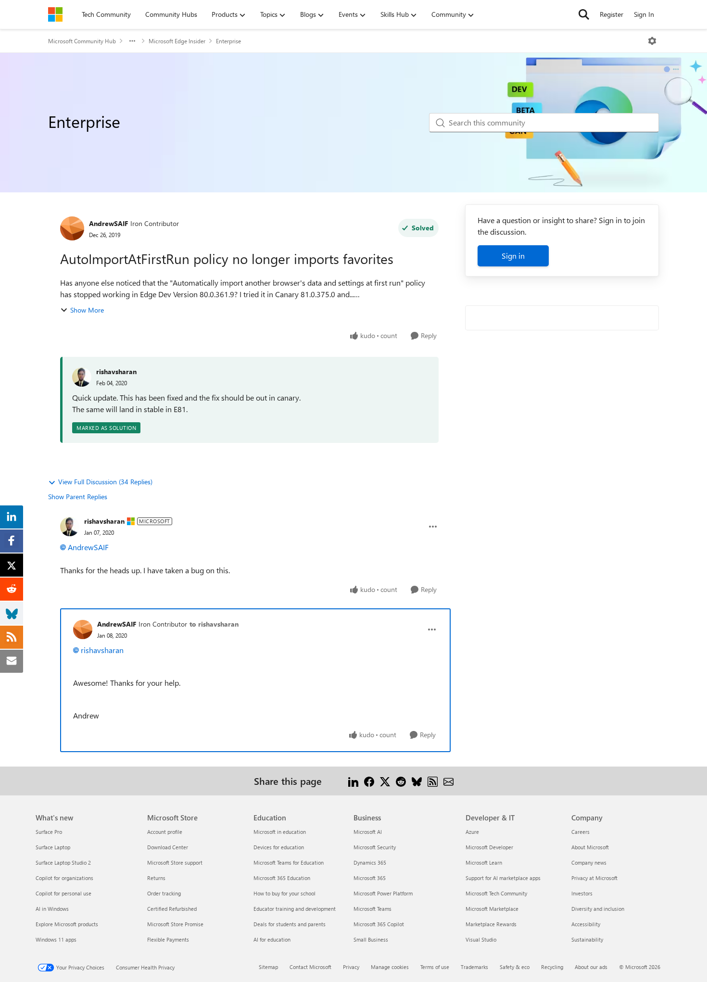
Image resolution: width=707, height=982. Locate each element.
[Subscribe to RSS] (433, 781)
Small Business (371, 939)
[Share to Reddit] (401, 781)
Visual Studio (481, 939)
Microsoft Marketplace (492, 908)
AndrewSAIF (108, 223)
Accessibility (585, 924)
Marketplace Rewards (491, 924)
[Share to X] (385, 781)
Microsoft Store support (174, 862)
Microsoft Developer (489, 847)
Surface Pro (49, 831)
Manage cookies (390, 966)
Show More (87, 310)
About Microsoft (590, 847)
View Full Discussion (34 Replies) (105, 481)
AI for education (271, 939)
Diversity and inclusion (597, 908)
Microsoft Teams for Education (288, 862)
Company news (588, 862)
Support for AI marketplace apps (503, 877)
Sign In (644, 14)
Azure (472, 831)
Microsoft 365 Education (281, 877)
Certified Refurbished (172, 908)
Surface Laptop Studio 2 (63, 862)
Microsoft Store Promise (175, 924)
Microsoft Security (375, 847)
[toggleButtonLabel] (652, 41)
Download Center (167, 847)
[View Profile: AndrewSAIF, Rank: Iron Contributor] (72, 228)
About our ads (591, 966)
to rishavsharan (214, 624)
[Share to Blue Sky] (417, 781)
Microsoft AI (368, 831)
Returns (156, 877)
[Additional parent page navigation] (132, 41)
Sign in (513, 256)
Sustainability (587, 939)
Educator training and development (294, 908)
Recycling (552, 966)
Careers (580, 831)
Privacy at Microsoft (594, 877)
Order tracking (164, 893)
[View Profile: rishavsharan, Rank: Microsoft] (69, 526)
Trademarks (474, 966)
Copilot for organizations (64, 877)
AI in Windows (52, 908)
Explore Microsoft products (67, 924)
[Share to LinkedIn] (353, 781)
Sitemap (268, 966)
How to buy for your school (284, 893)
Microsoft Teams (372, 908)
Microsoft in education (279, 831)
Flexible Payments (168, 939)
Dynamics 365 (370, 862)
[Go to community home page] (55, 14)
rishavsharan (116, 371)
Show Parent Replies (77, 496)
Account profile (164, 831)
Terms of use (434, 966)
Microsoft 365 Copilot (379, 924)
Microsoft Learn (484, 862)
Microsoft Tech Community (496, 893)
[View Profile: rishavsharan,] (81, 377)
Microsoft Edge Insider (177, 41)
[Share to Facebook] (369, 781)
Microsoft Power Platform (383, 893)
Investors (582, 893)
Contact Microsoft (310, 966)
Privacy (351, 966)
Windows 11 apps (56, 939)
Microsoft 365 (370, 877)
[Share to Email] (448, 781)
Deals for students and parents (289, 924)
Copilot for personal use (63, 893)
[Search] (584, 14)
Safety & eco (515, 966)
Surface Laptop (53, 847)
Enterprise (228, 41)
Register (611, 14)
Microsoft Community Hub (82, 41)
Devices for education (278, 847)
